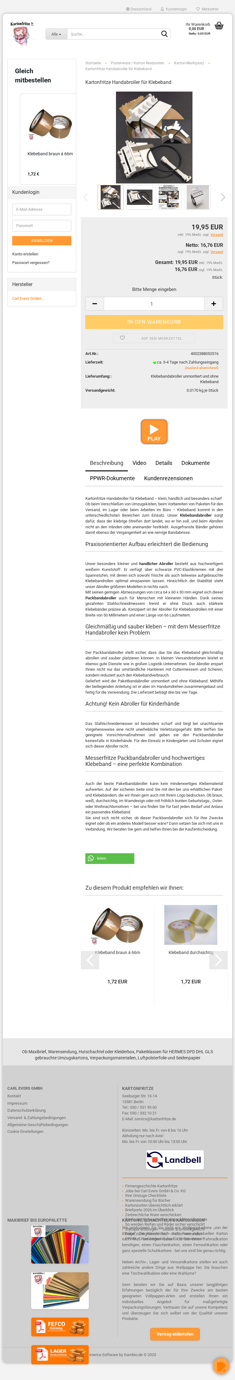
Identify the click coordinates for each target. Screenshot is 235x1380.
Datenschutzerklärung (26, 1110)
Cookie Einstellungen (25, 1131)
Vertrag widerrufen (175, 1334)
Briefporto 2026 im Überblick (149, 1210)
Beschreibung (106, 463)
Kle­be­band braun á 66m (117, 952)
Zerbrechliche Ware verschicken (153, 1214)
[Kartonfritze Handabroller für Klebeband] (154, 137)
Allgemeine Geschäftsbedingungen (37, 1124)
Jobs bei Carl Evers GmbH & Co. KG (155, 1191)
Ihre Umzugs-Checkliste (145, 1195)
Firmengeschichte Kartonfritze (151, 1186)
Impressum (17, 1103)
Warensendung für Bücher (147, 1200)
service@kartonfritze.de (155, 1119)
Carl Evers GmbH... (28, 298)
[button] (109, 858)
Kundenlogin (175, 9)
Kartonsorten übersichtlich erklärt (154, 1205)
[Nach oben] (17, 1370)
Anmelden (42, 241)
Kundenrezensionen (168, 478)
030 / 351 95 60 (143, 1107)
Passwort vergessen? (31, 262)
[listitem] (50, 139)
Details (163, 463)
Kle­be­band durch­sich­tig (191, 952)
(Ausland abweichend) (201, 368)
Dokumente (195, 463)
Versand (217, 252)
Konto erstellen (25, 254)
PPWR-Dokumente (112, 478)
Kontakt (14, 1096)
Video (139, 463)
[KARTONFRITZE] (21, 34)
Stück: (217, 277)
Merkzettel (209, 9)
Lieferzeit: (94, 362)
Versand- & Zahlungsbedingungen (36, 1117)
